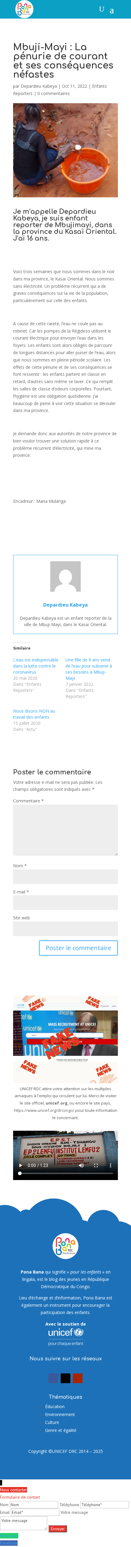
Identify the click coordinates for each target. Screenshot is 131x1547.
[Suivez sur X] (65, 1378)
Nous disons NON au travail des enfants (34, 714)
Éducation (55, 1406)
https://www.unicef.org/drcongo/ (44, 1110)
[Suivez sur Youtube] (78, 1378)
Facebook (9, 1543)
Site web (21, 918)
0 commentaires (53, 93)
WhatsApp (9, 1535)
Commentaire (28, 801)
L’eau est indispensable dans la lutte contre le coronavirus (35, 666)
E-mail (21, 892)
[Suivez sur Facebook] (53, 1378)
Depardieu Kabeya (39, 86)
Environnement (60, 1414)
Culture (52, 1422)
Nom (20, 866)
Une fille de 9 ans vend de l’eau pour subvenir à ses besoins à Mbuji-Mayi (89, 669)
